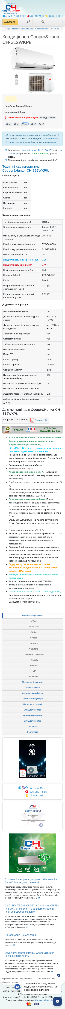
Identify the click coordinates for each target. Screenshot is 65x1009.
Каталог (11, 22)
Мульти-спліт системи (32, 682)
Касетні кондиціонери (33, 699)
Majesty (34, 660)
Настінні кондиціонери (32, 616)
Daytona (34, 649)
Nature (34, 665)
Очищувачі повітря (32, 710)
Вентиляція (32, 732)
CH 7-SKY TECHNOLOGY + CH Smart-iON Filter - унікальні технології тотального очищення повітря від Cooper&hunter (32, 908)
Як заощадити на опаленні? (21, 935)
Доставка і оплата (10, 982)
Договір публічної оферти (47, 1000)
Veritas (34, 632)
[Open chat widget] (57, 1001)
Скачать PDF (41, 420)
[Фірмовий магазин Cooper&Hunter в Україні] (12, 8)
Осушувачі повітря (32, 721)
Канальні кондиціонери (32, 693)
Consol (34, 643)
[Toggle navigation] (43, 22)
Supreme (34, 677)
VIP (34, 671)
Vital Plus (34, 627)
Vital (34, 621)
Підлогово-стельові (32, 704)
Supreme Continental (34, 654)
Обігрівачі (32, 726)
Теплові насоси (32, 688)
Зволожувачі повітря (32, 715)
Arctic (34, 638)
